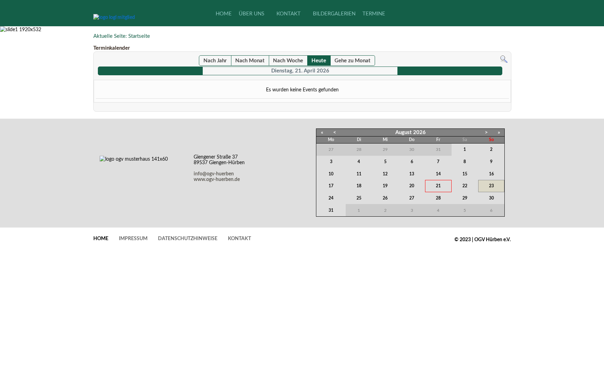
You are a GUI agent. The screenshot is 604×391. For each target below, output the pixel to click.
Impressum (133, 238)
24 (331, 198)
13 (411, 174)
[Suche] (504, 59)
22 (464, 186)
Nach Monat (250, 60)
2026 (419, 132)
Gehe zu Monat (353, 60)
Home (100, 238)
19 (385, 186)
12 (385, 174)
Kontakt (239, 238)
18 (359, 186)
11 (359, 174)
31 (331, 210)
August (403, 132)
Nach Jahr (215, 60)
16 (491, 174)
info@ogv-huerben (214, 174)
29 (464, 198)
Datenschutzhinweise (187, 238)
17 (331, 186)
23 (491, 186)
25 (359, 198)
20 (411, 186)
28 (438, 198)
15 (464, 174)
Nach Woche (288, 60)
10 (331, 174)
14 (438, 174)
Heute (318, 60)
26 (385, 198)
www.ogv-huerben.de (217, 179)
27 (411, 198)
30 (491, 198)
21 (438, 186)
